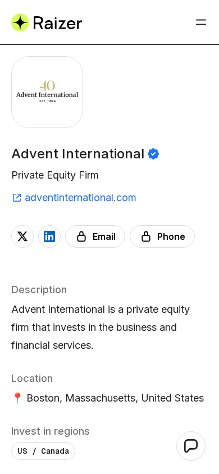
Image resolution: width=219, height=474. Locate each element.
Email (104, 236)
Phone (171, 236)
